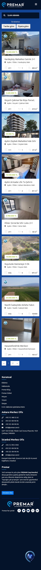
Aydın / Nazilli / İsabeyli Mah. (17, 308)
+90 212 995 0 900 (12, 445)
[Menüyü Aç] (36, 5)
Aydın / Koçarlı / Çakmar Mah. (18, 103)
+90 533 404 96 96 (11, 421)
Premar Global (7, 393)
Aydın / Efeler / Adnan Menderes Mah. (21, 185)
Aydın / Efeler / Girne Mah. (16, 226)
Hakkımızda (6, 386)
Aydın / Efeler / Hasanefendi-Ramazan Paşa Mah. (20, 349)
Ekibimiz (5, 383)
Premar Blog (6, 390)
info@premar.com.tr (12, 427)
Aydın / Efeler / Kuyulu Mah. (17, 267)
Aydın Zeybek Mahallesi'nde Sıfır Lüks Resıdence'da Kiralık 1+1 (20, 141)
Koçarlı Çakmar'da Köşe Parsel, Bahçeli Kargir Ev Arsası (20, 100)
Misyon (4, 397)
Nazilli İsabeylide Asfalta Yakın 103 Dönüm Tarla (19, 305)
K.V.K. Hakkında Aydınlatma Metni (13, 407)
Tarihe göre (8, 26)
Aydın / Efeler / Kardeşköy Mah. (18, 62)
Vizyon (4, 400)
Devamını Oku (8, 493)
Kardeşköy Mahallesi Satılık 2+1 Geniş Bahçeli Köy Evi (20, 59)
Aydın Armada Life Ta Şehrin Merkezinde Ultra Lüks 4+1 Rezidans (18, 182)
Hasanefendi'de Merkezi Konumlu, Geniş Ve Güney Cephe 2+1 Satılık (20, 346)
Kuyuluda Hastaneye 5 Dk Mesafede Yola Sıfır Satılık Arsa (20, 264)
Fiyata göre (23, 26)
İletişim (4, 403)
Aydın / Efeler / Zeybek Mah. (17, 144)
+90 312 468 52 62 (12, 417)
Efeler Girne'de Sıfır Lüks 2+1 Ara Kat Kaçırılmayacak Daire (19, 223)
